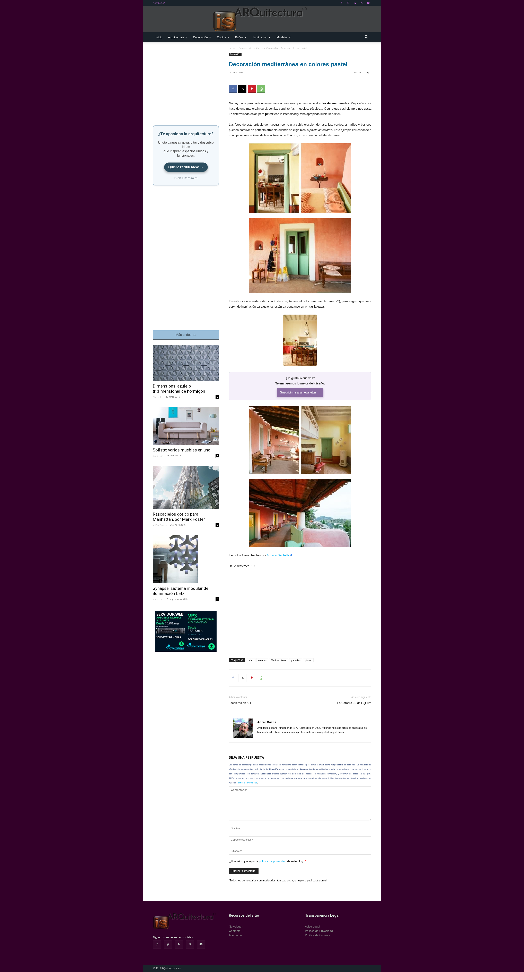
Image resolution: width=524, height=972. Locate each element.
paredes (295, 660)
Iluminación (260, 37)
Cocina (221, 37)
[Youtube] (368, 3)
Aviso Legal (312, 926)
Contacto (235, 930)
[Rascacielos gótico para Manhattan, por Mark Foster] (186, 487)
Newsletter (159, 2)
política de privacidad (272, 861)
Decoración (200, 37)
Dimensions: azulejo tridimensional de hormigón (179, 389)
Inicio (159, 37)
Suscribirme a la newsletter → (300, 392)
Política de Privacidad (247, 783)
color (251, 660)
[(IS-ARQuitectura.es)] (262, 19)
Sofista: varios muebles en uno (181, 450)
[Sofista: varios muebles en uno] (186, 426)
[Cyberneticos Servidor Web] (186, 631)
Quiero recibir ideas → (186, 167)
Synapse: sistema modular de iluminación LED (180, 591)
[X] (361, 3)
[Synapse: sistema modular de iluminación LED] (186, 559)
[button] (366, 38)
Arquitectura (176, 37)
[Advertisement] (300, 610)
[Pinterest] (348, 3)
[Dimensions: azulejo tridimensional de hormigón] (186, 363)
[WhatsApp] (261, 89)
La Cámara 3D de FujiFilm (354, 703)
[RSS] (355, 3)
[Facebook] (341, 3)
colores (262, 660)
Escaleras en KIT (240, 703)
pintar (308, 660)
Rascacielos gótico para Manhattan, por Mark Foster (179, 517)
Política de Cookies (317, 935)
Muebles (282, 37)
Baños (239, 37)
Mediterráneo (279, 660)
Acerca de (235, 935)
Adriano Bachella (278, 555)
